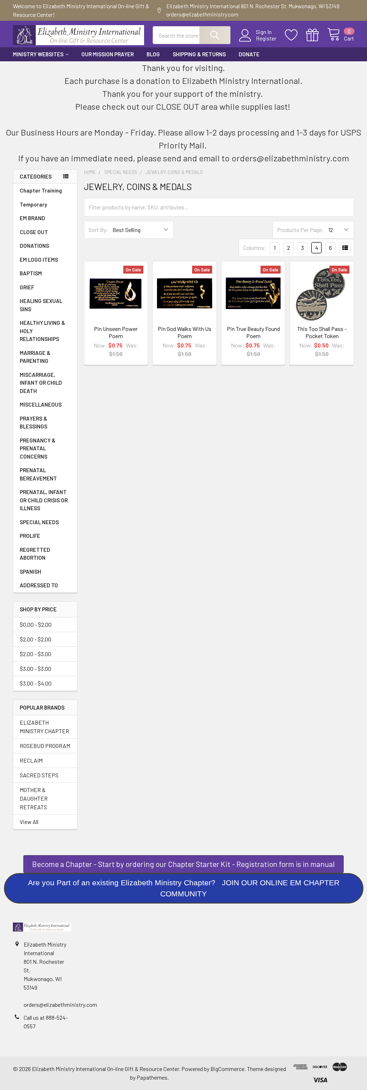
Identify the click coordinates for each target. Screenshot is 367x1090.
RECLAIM (31, 760)
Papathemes (152, 1077)
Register (266, 38)
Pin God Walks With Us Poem (184, 332)
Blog (153, 54)
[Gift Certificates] (316, 35)
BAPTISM (31, 273)
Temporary (33, 204)
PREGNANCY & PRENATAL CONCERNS (38, 448)
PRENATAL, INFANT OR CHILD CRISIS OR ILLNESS (44, 500)
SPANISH (30, 571)
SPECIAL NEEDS (39, 522)
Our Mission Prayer (107, 54)
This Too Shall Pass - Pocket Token (322, 332)
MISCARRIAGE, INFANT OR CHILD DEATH (41, 382)
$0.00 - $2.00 (36, 624)
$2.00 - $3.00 (35, 653)
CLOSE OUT (34, 232)
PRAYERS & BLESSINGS (33, 422)
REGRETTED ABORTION (35, 553)
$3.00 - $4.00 (36, 683)
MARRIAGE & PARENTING (35, 357)
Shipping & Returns (199, 54)
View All (29, 821)
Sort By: (98, 229)
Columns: (254, 247)
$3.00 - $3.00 (35, 668)
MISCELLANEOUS (41, 404)
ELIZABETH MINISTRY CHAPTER (44, 726)
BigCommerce (227, 1068)
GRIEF (27, 287)
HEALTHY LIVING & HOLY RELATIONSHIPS (42, 330)
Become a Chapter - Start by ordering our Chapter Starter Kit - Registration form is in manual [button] (183, 863)
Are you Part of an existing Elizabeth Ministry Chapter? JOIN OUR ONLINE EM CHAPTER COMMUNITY (183, 888)
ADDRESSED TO (39, 585)
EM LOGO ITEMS (39, 259)
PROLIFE (30, 535)
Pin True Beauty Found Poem (253, 332)
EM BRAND (32, 218)
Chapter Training (41, 190)
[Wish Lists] (295, 35)
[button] (183, 888)
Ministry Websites (38, 54)
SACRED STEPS (39, 775)
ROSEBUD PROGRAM (45, 745)
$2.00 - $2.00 (35, 639)
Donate (249, 54)
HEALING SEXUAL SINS (41, 305)
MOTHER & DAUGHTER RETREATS (34, 798)
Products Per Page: (300, 229)
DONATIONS (34, 245)
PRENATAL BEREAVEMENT (38, 474)
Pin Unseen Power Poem (116, 332)
